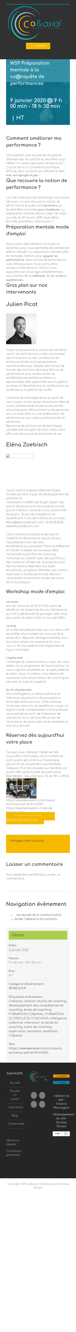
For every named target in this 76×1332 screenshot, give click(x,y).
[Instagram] (34, 1104)
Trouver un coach (15, 1095)
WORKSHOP (17, 988)
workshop (34, 1031)
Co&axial (15, 1001)
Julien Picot (21, 304)
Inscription (15, 1107)
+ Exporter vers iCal (30, 818)
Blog (15, 1115)
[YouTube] (42, 1095)
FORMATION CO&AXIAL (26, 1014)
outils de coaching (37, 1026)
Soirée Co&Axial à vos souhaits (35, 919)
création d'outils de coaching (45, 1001)
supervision (17, 1031)
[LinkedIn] (42, 1104)
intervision (32, 1022)
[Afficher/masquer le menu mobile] (68, 53)
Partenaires (15, 1124)
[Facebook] (34, 1095)
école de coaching (37, 1009)
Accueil (15, 1082)
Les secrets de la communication (39, 915)
